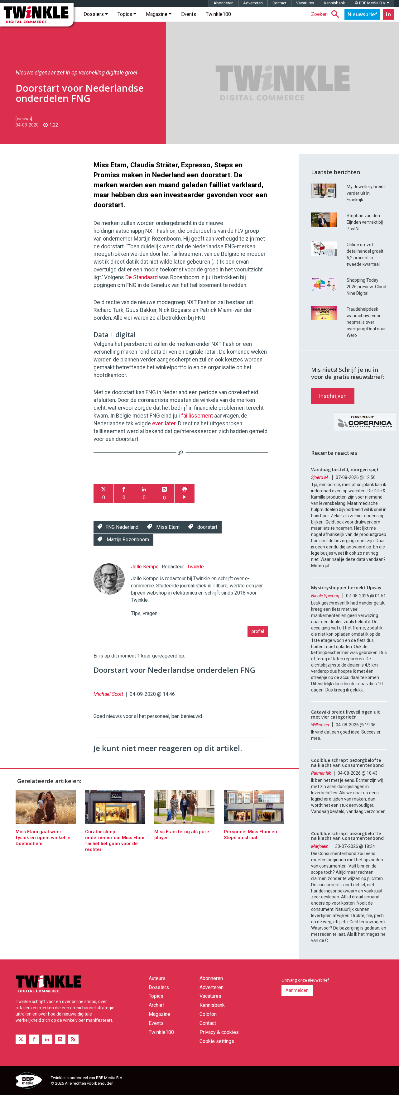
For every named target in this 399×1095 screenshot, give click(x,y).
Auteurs (157, 978)
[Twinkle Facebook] (34, 1039)
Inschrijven (333, 396)
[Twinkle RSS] (73, 1039)
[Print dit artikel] (185, 493)
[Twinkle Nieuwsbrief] (362, 14)
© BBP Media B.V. (371, 3)
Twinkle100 (218, 14)
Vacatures (305, 3)
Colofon (208, 1014)
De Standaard (141, 277)
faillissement (197, 416)
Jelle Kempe (145, 567)
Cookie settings (217, 1041)
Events (188, 14)
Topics (125, 14)
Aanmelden (297, 990)
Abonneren (223, 3)
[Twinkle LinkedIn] (388, 14)
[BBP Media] (31, 1081)
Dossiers (94, 14)
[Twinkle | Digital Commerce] (37, 14)
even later (163, 423)
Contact (279, 3)
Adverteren (253, 3)
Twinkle (195, 567)
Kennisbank (334, 3)
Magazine (157, 14)
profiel (258, 631)
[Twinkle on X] (21, 1039)
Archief (156, 1005)
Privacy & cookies (219, 1032)
